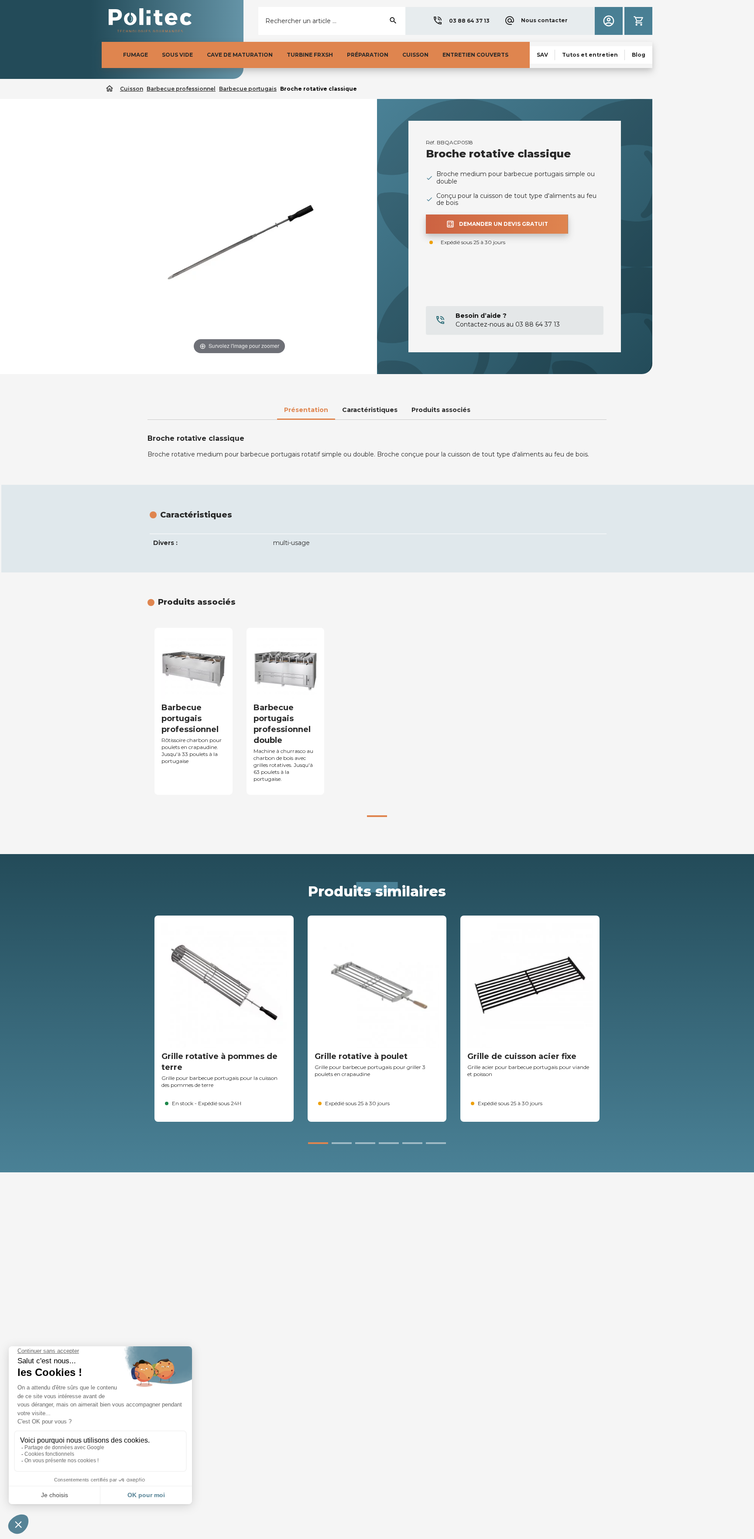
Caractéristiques (370, 410)
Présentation (306, 410)
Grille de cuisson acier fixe (521, 1056)
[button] (461, 21)
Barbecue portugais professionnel (190, 718)
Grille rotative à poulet (361, 1056)
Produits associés (440, 410)
